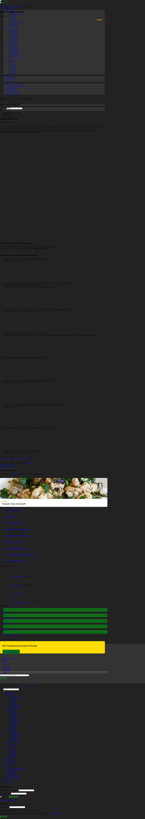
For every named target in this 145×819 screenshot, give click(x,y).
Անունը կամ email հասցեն (9, 790)
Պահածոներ (14, 722)
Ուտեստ (9, 711)
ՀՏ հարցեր (6, 670)
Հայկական (13, 730)
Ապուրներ (13, 697)
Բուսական (13, 717)
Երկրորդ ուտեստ (16, 15)
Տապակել (13, 757)
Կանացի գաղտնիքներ (14, 768)
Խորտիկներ (14, 721)
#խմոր (31, 459)
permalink (27, 463)
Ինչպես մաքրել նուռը (10, 618)
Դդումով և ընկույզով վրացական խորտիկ (20, 555)
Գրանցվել (3, 816)
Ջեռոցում (13, 754)
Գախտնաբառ (5, 793)
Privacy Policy (25, 686)
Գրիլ (11, 746)
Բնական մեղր (8, 635)
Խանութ (5, 660)
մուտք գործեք (13, 474)
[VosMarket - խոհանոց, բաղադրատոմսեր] (4, 2)
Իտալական (14, 733)
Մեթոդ (9, 743)
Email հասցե (4, 807)
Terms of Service (33, 686)
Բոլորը (9, 765)
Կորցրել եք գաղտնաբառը (9, 800)
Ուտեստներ (11, 763)
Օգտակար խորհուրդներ (15, 770)
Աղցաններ (13, 715)
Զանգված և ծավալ (13, 778)
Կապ (5, 95)
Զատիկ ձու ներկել (9, 629)
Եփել (11, 748)
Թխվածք (3, 459)
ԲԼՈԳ (5, 766)
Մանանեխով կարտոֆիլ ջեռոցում (17, 529)
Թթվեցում (13, 750)
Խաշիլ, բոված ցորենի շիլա (14, 561)
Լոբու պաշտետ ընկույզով (14, 542)
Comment (16, 635)
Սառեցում (13, 755)
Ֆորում (5, 662)
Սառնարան (22, 459)
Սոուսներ (13, 726)
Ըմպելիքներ (14, 724)
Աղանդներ (13, 713)
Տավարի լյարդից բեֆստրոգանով (17, 536)
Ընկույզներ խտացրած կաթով (16, 548)
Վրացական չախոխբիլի (14, 523)
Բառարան (6, 667)
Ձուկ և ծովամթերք (16, 22)
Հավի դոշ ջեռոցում (6, 467)
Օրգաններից (14, 708)
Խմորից (12, 20)
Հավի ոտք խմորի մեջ (7, 465)
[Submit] (4, 691)
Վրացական (14, 739)
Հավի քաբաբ (10, 516)
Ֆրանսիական (15, 741)
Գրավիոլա (7, 624)
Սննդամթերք (11, 761)
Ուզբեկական (14, 737)
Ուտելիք (9, 695)
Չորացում (13, 752)
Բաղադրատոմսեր (9, 9)
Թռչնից (12, 18)
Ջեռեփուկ (13, 709)
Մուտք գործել (14, 797)
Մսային (12, 16)
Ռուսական (13, 732)
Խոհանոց (10, 728)
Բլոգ (4, 664)
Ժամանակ (13, 459)
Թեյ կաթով (7, 613)
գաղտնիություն (57, 813)
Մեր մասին (6, 669)
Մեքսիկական (15, 735)
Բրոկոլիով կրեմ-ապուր (13, 510)
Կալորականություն (13, 776)
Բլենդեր (13, 744)
